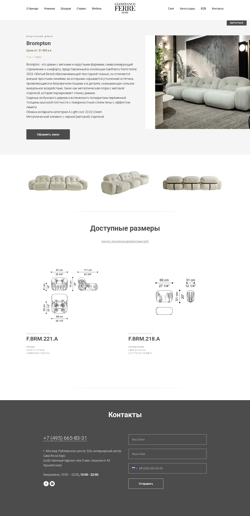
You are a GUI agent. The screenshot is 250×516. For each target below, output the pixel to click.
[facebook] (46, 483)
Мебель (97, 8)
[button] (48, 134)
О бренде (32, 8)
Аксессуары (187, 8)
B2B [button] (203, 8)
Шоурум (66, 8)
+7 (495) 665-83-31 (65, 438)
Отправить (146, 483)
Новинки (49, 8)
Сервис (81, 8)
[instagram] (52, 483)
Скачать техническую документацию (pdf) (125, 241)
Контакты (218, 8)
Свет (171, 8)
